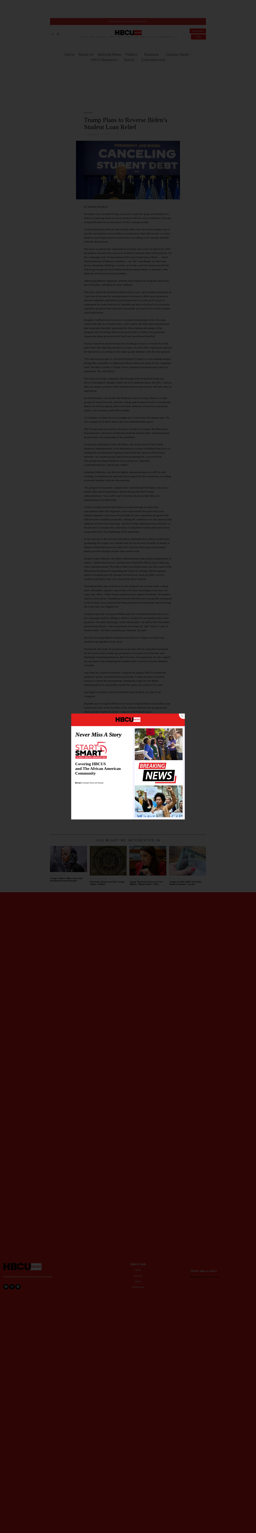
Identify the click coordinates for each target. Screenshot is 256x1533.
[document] (128, 766)
